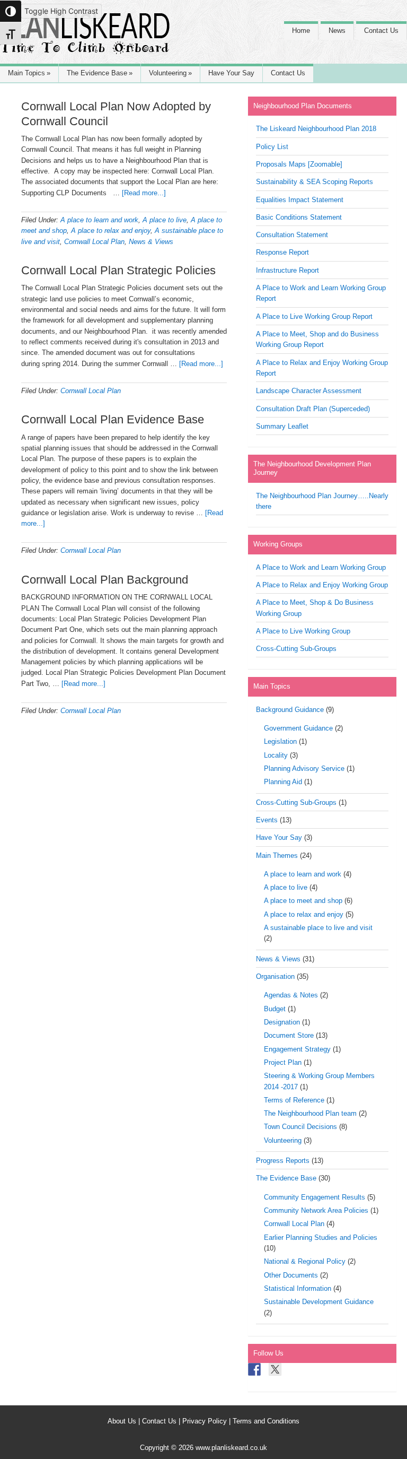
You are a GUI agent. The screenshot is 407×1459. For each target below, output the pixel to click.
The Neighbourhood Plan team (310, 1113)
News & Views (151, 242)
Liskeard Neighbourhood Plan (85, 38)
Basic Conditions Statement (299, 217)
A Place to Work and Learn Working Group (321, 567)
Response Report (282, 252)
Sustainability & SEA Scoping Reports (314, 182)
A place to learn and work (99, 220)
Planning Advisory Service (304, 768)
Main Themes (277, 855)
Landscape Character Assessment (308, 391)
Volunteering (283, 1140)
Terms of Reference (294, 1100)
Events (267, 820)
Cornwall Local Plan (94, 242)
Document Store (289, 1035)
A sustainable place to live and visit (318, 928)
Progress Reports (282, 1161)
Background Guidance (290, 710)
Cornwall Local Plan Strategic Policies (118, 270)
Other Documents (291, 1275)
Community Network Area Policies (316, 1210)
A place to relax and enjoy (111, 231)
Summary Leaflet (282, 426)
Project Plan (283, 1062)
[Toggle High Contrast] (10, 11)
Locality (276, 755)
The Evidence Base (286, 1178)
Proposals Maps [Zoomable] (299, 164)
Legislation (280, 741)
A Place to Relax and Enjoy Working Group (322, 585)
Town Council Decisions (300, 1127)
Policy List (272, 147)
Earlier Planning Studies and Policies (320, 1237)
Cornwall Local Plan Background (104, 579)
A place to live (165, 220)
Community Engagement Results (314, 1197)
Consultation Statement (292, 235)
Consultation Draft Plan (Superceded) (313, 409)
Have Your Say (279, 837)
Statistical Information (297, 1288)
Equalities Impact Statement (299, 200)
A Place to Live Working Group (303, 631)
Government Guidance (298, 728)
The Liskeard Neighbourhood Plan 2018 (316, 129)
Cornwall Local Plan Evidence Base (112, 419)
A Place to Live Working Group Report (314, 316)
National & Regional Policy (305, 1261)
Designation (282, 1022)
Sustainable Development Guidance (319, 1302)
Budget (275, 1009)
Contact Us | (162, 1421)
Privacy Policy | (207, 1421)
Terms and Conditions (266, 1421)
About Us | (125, 1421)
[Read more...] (144, 193)
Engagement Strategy (297, 1049)
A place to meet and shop (303, 901)
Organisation (275, 976)
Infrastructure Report (287, 270)
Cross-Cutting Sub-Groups (296, 649)
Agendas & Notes (291, 995)
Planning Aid (283, 782)
